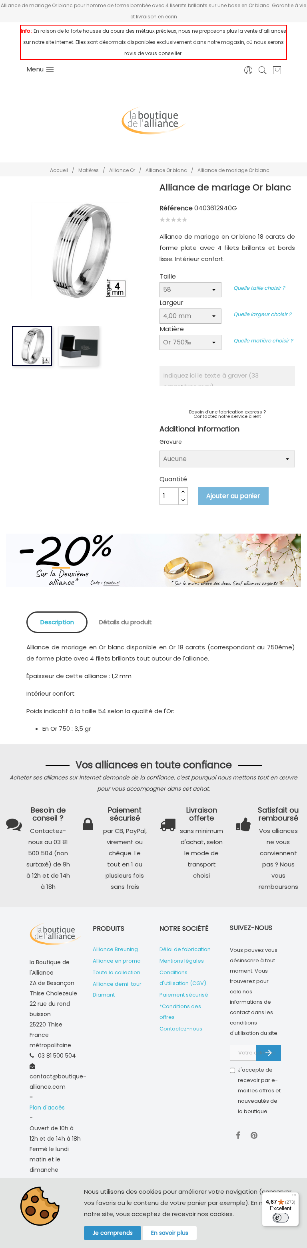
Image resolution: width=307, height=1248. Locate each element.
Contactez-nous (180, 1028)
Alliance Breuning (115, 949)
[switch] (281, 1217)
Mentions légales (181, 961)
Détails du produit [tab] (125, 622)
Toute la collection (116, 972)
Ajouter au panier (233, 495)
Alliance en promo (117, 961)
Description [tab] (57, 622)
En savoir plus (169, 1233)
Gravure (170, 442)
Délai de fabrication (185, 949)
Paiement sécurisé (183, 995)
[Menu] (294, 1197)
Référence (176, 208)
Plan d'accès (47, 1108)
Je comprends (112, 1233)
